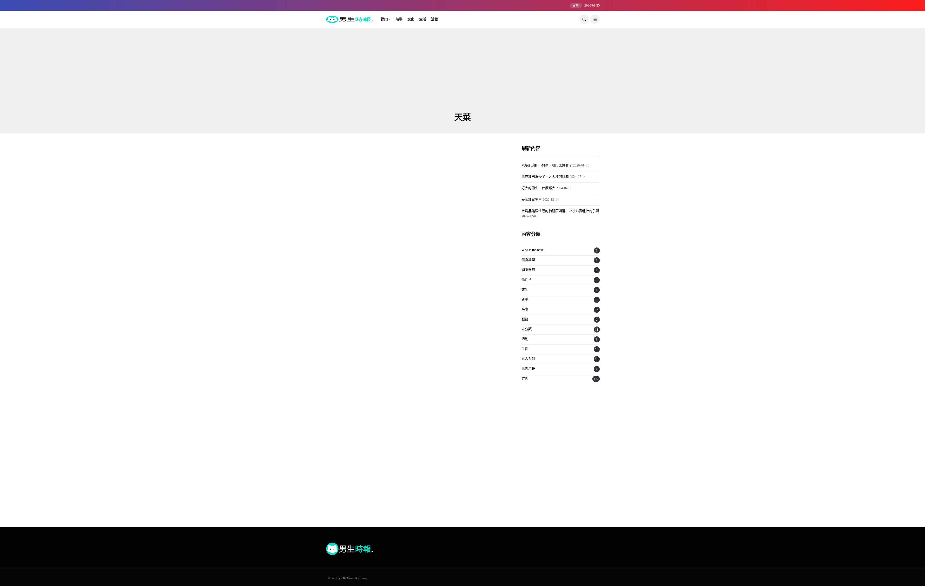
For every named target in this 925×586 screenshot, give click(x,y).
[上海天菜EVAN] (464, 378)
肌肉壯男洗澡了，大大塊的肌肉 (545, 177)
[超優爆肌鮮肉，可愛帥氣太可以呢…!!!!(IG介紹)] (464, 283)
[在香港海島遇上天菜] (369, 283)
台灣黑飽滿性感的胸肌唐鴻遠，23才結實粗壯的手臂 (560, 211)
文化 (410, 19)
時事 (399, 19)
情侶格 (338, 448)
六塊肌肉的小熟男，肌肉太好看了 (547, 165)
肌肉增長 (528, 368)
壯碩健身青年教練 (441, 228)
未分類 (527, 329)
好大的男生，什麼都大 (538, 188)
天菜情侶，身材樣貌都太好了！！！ (366, 514)
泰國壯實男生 (532, 199)
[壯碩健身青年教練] (464, 195)
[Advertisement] (462, 76)
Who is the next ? (533, 250)
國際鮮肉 (528, 270)
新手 (525, 299)
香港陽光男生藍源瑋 (348, 412)
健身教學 (528, 260)
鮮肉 (384, 19)
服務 (525, 319)
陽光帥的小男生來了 (348, 233)
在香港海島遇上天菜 (348, 317)
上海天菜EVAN (437, 416)
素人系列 (339, 177)
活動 (434, 19)
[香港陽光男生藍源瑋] (369, 376)
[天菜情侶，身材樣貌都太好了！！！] (369, 473)
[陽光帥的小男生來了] (369, 197)
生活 (422, 19)
